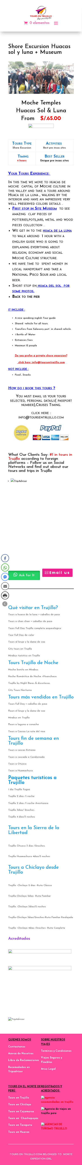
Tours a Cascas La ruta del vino (26, 731)
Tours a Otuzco (17, 764)
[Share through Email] (5, 586)
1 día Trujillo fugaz (19, 789)
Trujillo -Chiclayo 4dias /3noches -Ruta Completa (36, 928)
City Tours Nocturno (20, 690)
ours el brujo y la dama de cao (27, 711)
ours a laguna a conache (24, 724)
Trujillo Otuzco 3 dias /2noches (26, 846)
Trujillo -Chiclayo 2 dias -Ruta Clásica (30, 885)
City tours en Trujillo (20, 649)
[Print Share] (5, 595)
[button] (4, 603)
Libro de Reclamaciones (23, 1060)
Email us (59, 572)
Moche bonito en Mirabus (23, 669)
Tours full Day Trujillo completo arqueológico (34, 628)
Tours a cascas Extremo (22, 750)
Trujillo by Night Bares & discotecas (29, 683)
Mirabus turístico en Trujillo (24, 655)
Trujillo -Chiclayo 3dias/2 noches (27, 906)
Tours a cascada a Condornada (26, 757)
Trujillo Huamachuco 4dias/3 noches (29, 856)
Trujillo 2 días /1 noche (21, 796)
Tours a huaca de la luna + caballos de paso (34, 614)
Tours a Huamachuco (20, 770)
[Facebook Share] (5, 558)
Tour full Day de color (21, 635)
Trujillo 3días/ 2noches (21, 810)
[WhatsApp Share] (5, 567)
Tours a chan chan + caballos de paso (30, 621)
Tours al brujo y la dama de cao (26, 642)
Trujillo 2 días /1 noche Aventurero (28, 803)
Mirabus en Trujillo (19, 717)
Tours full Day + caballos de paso (27, 704)
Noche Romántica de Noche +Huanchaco (32, 676)
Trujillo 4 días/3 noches (21, 817)
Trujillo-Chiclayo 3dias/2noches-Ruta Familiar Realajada (40, 917)
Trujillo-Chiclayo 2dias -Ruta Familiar (29, 896)
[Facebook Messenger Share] (5, 577)
